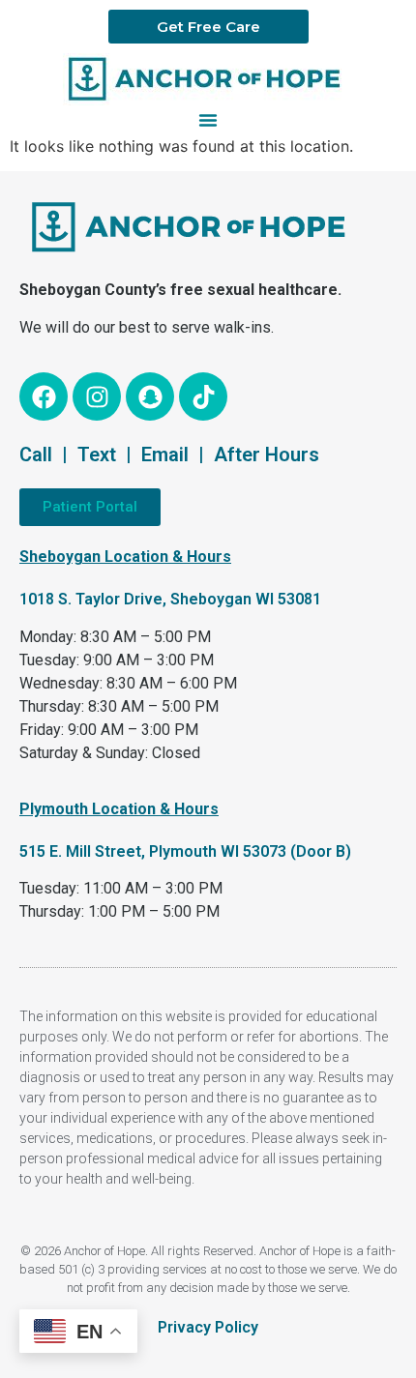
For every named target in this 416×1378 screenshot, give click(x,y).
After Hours (266, 454)
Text (96, 454)
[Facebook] (43, 396)
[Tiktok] (203, 396)
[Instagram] (97, 396)
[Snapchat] (150, 396)
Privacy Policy (208, 1327)
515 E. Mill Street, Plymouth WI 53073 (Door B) (185, 851)
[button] (208, 119)
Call (35, 454)
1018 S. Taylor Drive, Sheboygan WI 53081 (170, 599)
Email (165, 454)
